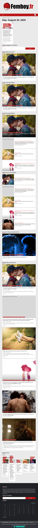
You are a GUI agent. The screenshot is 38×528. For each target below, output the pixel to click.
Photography (18, 462)
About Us (27, 522)
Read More (4, 42)
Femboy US (8, 24)
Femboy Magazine (5, 522)
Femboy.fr (5, 79)
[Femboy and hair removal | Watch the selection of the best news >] (8, 154)
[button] (3, 15)
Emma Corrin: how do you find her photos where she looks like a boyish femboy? (19, 467)
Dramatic (4, 105)
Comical (9, 23)
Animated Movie (5, 23)
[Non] (36, 525)
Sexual (10, 411)
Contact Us (31, 522)
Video (21, 132)
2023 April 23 (5, 475)
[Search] (35, 15)
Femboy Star (4, 24)
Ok (14, 526)
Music (33, 163)
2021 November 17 (9, 416)
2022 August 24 (20, 215)
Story (24, 105)
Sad (22, 105)
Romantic (20, 105)
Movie (17, 105)
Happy (30, 163)
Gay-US (15, 105)
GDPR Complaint (22, 522)
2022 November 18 (9, 79)
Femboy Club (11, 522)
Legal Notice (16, 522)
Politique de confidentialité (20, 526)
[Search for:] (14, 49)
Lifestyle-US (19, 200)
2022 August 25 (20, 203)
